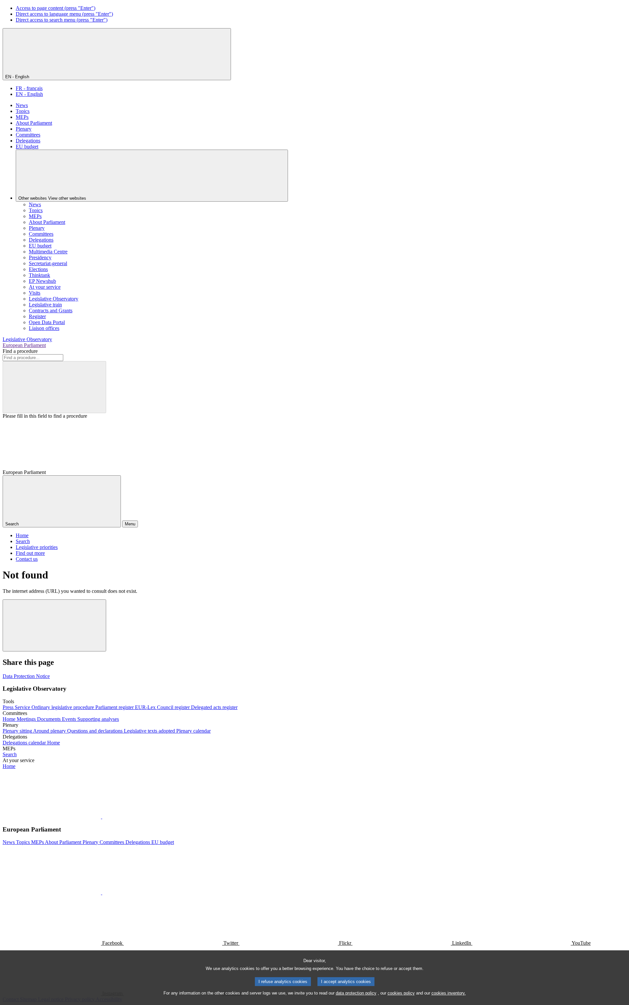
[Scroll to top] (54, 625)
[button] (101, 816)
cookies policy (401, 993)
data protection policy (356, 993)
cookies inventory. (448, 993)
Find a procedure (20, 351)
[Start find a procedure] (54, 387)
